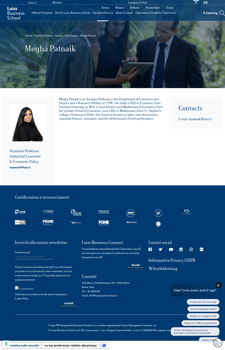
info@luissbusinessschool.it (103, 295)
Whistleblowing (163, 268)
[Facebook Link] (150, 249)
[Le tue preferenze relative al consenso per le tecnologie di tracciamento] (6, 343)
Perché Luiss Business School (72, 13)
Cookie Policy (21, 298)
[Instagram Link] (191, 249)
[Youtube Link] (171, 249)
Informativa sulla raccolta (21, 345)
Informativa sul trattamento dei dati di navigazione (41, 294)
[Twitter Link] (160, 249)
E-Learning (210, 13)
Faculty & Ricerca (103, 13)
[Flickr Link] (201, 249)
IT (196, 3)
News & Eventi (124, 13)
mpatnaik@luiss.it (20, 167)
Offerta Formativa (42, 13)
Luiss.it (32, 2)
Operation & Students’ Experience (156, 13)
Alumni (56, 2)
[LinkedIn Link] (181, 249)
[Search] (222, 12)
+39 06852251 (93, 291)
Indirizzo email (22, 252)
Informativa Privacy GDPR (172, 260)
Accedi (136, 265)
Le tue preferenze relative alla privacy (71, 345)
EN (205, 3)
